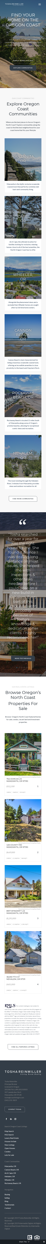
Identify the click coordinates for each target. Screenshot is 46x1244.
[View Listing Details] (23, 764)
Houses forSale (10, 1141)
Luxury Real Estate (12, 1138)
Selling (7, 1198)
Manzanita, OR (10, 1166)
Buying (7, 1194)
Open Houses (10, 1148)
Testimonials (9, 1205)
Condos (7, 1151)
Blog (6, 1201)
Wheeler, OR (9, 1180)
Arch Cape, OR (10, 1173)
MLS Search (9, 1135)
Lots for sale (9, 1155)
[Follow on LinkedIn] (11, 1119)
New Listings (10, 1145)
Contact (8, 1208)
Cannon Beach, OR (12, 1170)
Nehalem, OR (10, 1176)
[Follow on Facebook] (6, 1119)
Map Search (9, 1131)
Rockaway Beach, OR (13, 1183)
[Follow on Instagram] (15, 1119)
